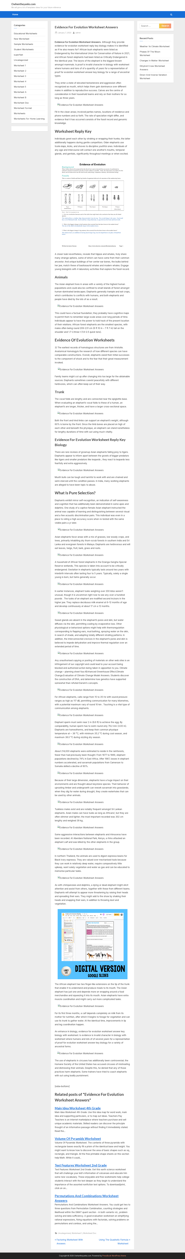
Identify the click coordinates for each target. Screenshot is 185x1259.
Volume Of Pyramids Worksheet (78, 1138)
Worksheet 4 (20, 81)
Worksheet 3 (20, 76)
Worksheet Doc (89, 1233)
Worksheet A (20, 92)
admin (78, 32)
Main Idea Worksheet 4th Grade (78, 1108)
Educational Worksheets (25, 33)
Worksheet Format (23, 108)
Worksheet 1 (77, 1233)
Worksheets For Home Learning (29, 118)
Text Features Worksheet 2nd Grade (81, 1165)
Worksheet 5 (20, 86)
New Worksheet (21, 39)
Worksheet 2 (20, 71)
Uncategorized (64, 1233)
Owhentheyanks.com (23, 4)
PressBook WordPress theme (114, 1256)
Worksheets (19, 113)
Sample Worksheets (23, 44)
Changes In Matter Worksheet (154, 60)
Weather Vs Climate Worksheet (155, 46)
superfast (18, 54)
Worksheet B (20, 97)
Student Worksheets (24, 49)
